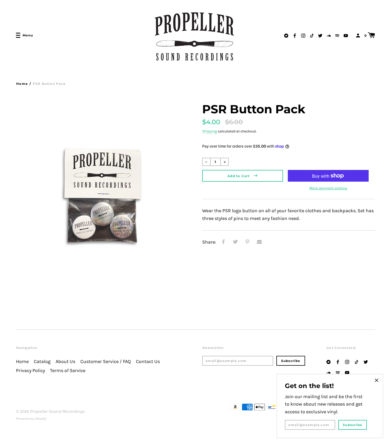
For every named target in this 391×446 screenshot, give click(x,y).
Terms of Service (67, 370)
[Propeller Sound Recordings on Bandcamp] (286, 34)
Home (22, 84)
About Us (65, 361)
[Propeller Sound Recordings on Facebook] (295, 34)
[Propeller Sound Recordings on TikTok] (312, 34)
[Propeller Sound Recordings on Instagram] (303, 34)
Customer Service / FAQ (105, 361)
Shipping (209, 131)
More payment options (328, 188)
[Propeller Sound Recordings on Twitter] (320, 34)
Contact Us (148, 361)
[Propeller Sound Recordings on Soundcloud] (329, 34)
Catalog (42, 361)
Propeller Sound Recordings (57, 411)
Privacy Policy (30, 370)
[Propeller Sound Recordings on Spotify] (337, 34)
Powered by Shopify (31, 418)
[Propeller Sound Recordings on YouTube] (346, 34)
